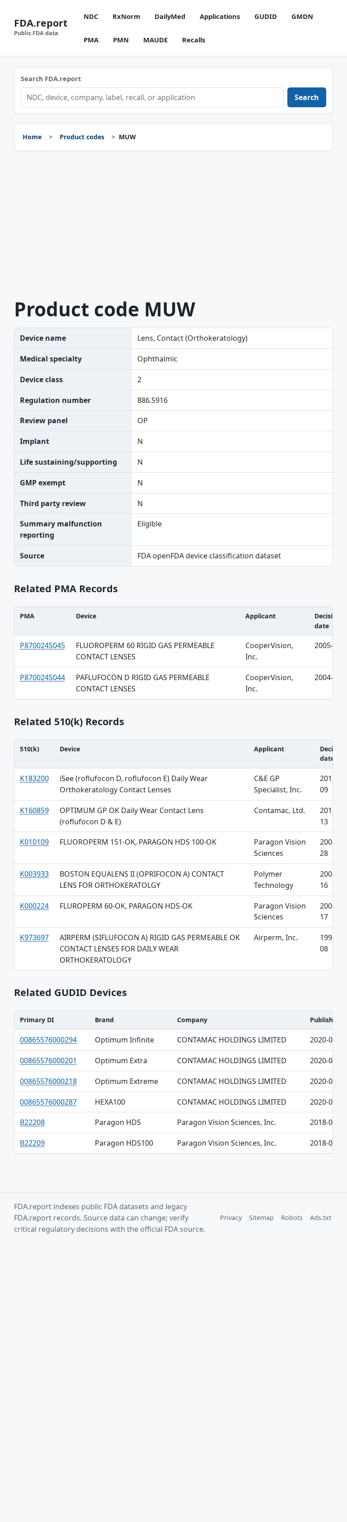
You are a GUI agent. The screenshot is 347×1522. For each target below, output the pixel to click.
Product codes (82, 137)
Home (32, 137)
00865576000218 (48, 1081)
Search (307, 97)
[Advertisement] (173, 225)
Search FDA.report (51, 78)
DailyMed (170, 16)
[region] (173, 652)
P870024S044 (42, 677)
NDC (91, 16)
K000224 (34, 906)
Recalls (193, 39)
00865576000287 (48, 1102)
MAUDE (155, 39)
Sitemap (261, 1217)
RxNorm (126, 16)
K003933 (34, 874)
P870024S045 (42, 645)
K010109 (34, 842)
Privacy (231, 1217)
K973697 (34, 937)
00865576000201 (48, 1060)
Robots (292, 1217)
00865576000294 (48, 1040)
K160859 (34, 810)
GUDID (265, 16)
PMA (91, 39)
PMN (121, 39)
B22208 (32, 1122)
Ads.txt (320, 1217)
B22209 (32, 1143)
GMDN (302, 16)
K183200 (34, 778)
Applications (220, 16)
